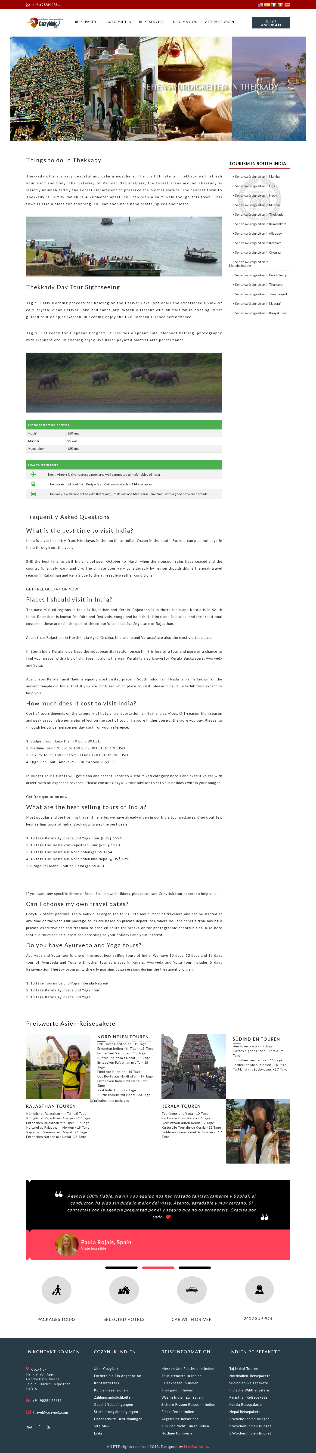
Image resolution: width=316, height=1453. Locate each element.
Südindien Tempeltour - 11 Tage (257, 1060)
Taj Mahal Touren (243, 1369)
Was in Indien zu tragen (182, 1397)
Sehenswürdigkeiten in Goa (255, 186)
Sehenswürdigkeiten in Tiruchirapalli (261, 294)
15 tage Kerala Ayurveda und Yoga (60, 997)
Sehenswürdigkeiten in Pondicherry (261, 275)
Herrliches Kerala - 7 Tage (253, 1046)
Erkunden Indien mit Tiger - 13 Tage (125, 1048)
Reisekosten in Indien (179, 1383)
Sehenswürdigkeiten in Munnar (257, 205)
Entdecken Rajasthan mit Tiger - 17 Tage (58, 1123)
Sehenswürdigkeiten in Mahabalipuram (248, 263)
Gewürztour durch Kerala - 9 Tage (187, 1123)
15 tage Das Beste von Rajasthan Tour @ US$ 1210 (75, 845)
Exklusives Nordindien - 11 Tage (122, 1044)
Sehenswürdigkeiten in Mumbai (257, 176)
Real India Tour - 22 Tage (116, 1090)
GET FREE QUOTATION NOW (52, 589)
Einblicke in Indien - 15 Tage (119, 1072)
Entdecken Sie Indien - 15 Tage (121, 1053)
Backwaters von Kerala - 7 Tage (185, 1118)
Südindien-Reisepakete (248, 1383)
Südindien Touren (256, 1039)
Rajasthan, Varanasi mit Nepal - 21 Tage (56, 1132)
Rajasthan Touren (51, 1106)
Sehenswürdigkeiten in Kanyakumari (261, 313)
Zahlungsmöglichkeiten (113, 1397)
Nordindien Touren (123, 1036)
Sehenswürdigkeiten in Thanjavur (259, 284)
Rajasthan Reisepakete (248, 1397)
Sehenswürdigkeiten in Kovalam (258, 243)
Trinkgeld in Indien (177, 1390)
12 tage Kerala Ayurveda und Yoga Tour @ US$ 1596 (76, 838)
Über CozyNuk (106, 1369)
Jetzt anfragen (271, 23)
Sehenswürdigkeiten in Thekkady (259, 214)
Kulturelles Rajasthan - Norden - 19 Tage (57, 1127)
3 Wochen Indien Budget (250, 1433)
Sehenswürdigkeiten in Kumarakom (260, 224)
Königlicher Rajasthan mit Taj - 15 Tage (56, 1113)
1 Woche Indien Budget (249, 1419)
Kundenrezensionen (111, 1390)
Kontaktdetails (106, 1383)
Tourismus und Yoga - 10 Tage (184, 1113)
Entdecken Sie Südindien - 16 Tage (260, 1065)
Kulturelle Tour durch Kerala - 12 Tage (191, 1127)
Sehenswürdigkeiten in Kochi (256, 195)
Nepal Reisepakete (245, 1412)
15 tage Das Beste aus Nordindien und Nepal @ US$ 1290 (80, 859)
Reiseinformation (186, 1351)
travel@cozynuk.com (50, 1412)
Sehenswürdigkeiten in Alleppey (258, 233)
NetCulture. (196, 1446)
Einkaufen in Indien (177, 1412)
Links (98, 1433)
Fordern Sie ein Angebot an (117, 1376)
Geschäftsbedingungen (113, 1404)
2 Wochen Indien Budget (250, 1426)
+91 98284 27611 (47, 1401)
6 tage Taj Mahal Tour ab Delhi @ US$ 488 (67, 866)
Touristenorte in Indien (181, 1376)
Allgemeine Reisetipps (180, 1419)
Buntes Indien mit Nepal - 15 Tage (123, 1058)
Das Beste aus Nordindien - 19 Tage (125, 1076)
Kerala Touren (181, 1106)
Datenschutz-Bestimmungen (118, 1419)
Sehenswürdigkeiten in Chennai (258, 252)
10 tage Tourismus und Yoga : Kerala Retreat (69, 983)
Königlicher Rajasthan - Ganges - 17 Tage (58, 1118)
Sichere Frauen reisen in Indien (188, 1404)
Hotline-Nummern (176, 1433)
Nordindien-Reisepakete (250, 1376)
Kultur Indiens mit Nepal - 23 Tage (124, 1095)
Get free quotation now (46, 797)
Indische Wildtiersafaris (249, 1390)
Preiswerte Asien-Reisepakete (70, 1023)
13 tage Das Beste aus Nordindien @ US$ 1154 (71, 852)
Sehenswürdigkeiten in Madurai (258, 303)
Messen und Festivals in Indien (187, 1369)
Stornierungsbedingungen (116, 1412)
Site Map (101, 1426)
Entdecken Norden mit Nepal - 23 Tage (56, 1137)
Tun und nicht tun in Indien (185, 1426)
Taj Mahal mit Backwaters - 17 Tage (260, 1069)
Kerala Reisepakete (245, 1404)
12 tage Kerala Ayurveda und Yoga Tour (65, 990)
